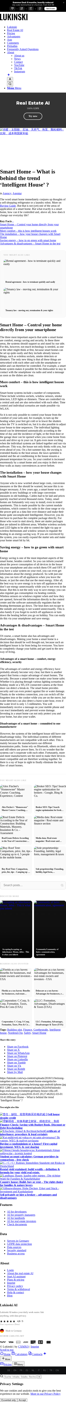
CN (57, 1370)
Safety (27, 1032)
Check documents (17, 1224)
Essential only (8, 1400)
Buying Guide (8, 205)
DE (8, 1370)
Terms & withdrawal (18, 1289)
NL (33, 1370)
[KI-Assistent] (8, 75)
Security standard (16, 1250)
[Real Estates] (13, 20)
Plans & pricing (15, 1279)
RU (44, 1370)
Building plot (14, 1029)
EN (15, 1370)
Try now (33, 116)
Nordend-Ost (15, 1032)
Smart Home (39, 1032)
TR (50, 1370)
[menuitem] (36, 27)
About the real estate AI (20, 1273)
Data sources (14, 1247)
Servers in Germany (18, 1240)
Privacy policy (15, 1286)
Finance (27, 1029)
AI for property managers (21, 1214)
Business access (16, 1253)
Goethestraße (40, 1029)
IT (39, 1370)
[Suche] (10, 84)
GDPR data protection (19, 1243)
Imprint (11, 1282)
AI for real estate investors (21, 1221)
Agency (7, 193)
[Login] (10, 79)
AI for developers (17, 1211)
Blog (9, 1295)
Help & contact (15, 1292)
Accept (22, 1400)
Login (10, 1270)
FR (21, 1370)
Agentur (17, 193)
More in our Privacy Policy (45, 1393)
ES (27, 1370)
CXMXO (23, 1346)
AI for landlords (16, 1218)
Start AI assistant (16, 1276)
